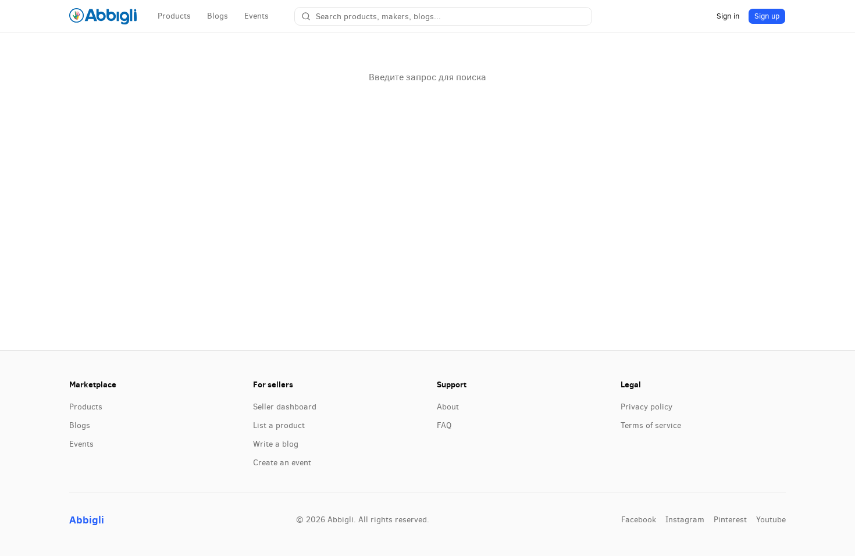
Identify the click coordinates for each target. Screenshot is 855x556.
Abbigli (86, 519)
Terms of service (651, 425)
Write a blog (275, 444)
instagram (684, 519)
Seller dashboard (284, 406)
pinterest (730, 519)
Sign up (766, 16)
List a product (279, 425)
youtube (771, 519)
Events (256, 16)
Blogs (217, 16)
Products (174, 16)
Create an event (282, 462)
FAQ (444, 425)
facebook (638, 519)
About (448, 406)
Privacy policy (646, 406)
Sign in (728, 16)
